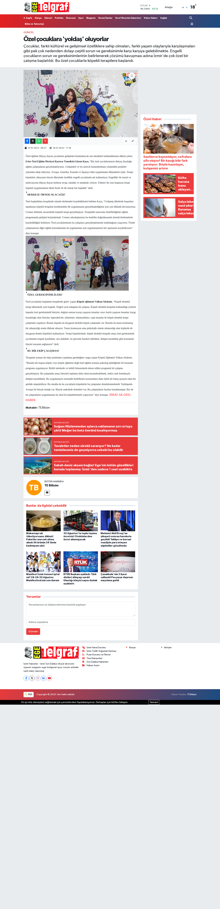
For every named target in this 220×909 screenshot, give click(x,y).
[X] (32, 678)
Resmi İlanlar (105, 18)
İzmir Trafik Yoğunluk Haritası (101, 651)
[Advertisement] (168, 90)
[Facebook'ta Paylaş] (27, 141)
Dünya (38, 18)
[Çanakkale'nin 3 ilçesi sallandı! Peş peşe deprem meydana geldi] (118, 561)
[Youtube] (49, 678)
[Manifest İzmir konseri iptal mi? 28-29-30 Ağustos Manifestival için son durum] (43, 561)
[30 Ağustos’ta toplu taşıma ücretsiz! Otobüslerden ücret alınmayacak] (80, 520)
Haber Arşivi (93, 665)
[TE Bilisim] (34, 487)
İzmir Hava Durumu (96, 647)
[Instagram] (37, 678)
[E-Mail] (47, 492)
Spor (81, 18)
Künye (132, 647)
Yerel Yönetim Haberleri (128, 18)
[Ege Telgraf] (47, 7)
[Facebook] (26, 678)
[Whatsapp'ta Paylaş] (39, 141)
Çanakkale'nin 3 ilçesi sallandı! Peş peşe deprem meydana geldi (117, 577)
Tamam (153, 702)
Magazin (91, 18)
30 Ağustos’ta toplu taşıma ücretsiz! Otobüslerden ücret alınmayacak (80, 536)
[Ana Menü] (191, 24)
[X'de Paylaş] (33, 141)
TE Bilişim (191, 694)
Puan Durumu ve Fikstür (99, 654)
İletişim (168, 647)
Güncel (48, 18)
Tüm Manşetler (94, 658)
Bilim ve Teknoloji (34, 24)
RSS (30, 694)
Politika (59, 18)
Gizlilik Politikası (138, 702)
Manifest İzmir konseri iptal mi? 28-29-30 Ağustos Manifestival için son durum (42, 577)
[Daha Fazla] (45, 141)
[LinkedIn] (43, 678)
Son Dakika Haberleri (97, 662)
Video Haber (151, 18)
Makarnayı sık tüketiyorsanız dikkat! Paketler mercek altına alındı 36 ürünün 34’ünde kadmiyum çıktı (41, 539)
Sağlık (163, 18)
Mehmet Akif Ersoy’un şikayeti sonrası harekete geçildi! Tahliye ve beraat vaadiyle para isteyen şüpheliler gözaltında (116, 539)
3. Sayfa (28, 18)
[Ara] (191, 18)
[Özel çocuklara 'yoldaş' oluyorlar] (81, 103)
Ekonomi (71, 18)
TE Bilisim (51, 485)
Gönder (33, 631)
